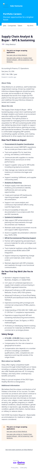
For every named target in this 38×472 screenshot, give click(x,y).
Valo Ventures (16, 6)
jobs (4, 26)
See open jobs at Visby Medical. (17, 55)
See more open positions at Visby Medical (19, 450)
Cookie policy (23, 467)
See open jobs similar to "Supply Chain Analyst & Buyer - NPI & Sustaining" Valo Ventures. (20, 60)
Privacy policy (14, 467)
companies (12, 26)
